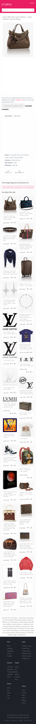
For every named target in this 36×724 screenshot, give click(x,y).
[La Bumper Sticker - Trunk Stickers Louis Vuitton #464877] (9, 425)
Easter (9, 677)
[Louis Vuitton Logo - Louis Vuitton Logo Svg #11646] (9, 322)
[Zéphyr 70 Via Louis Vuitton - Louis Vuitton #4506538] (26, 269)
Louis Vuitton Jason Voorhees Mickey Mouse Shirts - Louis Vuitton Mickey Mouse (26, 346)
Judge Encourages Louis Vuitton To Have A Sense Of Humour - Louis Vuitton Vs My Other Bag (9, 527)
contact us (19, 100)
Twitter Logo (25, 648)
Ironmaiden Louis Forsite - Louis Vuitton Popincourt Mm (25, 213)
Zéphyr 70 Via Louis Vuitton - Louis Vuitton (26, 284)
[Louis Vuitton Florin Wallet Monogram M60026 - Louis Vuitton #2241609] (26, 511)
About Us (7, 720)
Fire (8, 690)
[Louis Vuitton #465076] (26, 429)
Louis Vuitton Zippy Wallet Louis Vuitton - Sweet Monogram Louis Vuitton (9, 604)
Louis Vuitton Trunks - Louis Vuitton (25, 413)
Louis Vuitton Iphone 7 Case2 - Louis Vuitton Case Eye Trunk (9, 582)
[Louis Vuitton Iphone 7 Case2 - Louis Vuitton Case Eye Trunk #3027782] (9, 571)
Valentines (10, 674)
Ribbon (24, 700)
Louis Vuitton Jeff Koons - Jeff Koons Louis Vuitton (25, 469)
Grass (8, 693)
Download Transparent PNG (13, 106)
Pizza (8, 646)
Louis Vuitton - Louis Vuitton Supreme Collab (26, 573)
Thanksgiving (11, 672)
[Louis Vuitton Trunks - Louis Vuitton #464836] (26, 406)
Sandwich (10, 648)
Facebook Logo (26, 653)
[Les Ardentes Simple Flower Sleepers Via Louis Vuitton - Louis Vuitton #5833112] (9, 290)
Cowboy (17, 677)
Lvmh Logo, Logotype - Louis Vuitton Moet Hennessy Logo (9, 405)
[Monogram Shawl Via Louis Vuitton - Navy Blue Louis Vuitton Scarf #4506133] (9, 258)
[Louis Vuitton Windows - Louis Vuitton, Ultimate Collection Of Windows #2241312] (9, 480)
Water (23, 698)
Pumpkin (9, 656)
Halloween (10, 669)
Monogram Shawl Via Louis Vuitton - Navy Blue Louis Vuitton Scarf (10, 272)
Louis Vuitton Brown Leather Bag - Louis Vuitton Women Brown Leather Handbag (9, 554)
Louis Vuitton (23, 438)
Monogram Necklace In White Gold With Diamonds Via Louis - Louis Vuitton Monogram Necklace (26, 317)
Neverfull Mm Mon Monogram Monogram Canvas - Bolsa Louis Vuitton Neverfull (26, 246)
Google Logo (25, 658)
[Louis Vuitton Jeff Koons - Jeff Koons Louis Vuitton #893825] (26, 456)
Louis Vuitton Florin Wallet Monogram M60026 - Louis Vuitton (25, 522)
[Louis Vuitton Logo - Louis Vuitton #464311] (9, 377)
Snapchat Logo (26, 656)
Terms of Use (27, 720)
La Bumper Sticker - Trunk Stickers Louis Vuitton (9, 435)
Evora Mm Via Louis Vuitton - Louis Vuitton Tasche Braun (9, 217)
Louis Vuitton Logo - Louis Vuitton (9, 388)
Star (8, 695)
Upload (32, 3)
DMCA (20, 720)
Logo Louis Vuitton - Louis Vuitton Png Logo (26, 364)
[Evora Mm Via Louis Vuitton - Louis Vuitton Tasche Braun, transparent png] (18, 39)
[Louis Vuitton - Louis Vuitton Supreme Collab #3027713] (26, 563)
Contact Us (14, 720)
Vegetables (10, 651)
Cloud (8, 688)
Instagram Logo (26, 646)
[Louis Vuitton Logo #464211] (9, 350)
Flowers (24, 693)
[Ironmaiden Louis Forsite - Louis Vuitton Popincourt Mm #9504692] (26, 203)
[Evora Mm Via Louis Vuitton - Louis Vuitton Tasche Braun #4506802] (9, 205)
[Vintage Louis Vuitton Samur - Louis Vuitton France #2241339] (26, 486)
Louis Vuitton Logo (8, 360)
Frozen (17, 667)
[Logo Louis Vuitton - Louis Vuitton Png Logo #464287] (26, 359)
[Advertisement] (18, 76)
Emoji (23, 690)
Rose (23, 695)
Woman (17, 674)
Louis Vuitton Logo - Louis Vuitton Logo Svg (10, 332)
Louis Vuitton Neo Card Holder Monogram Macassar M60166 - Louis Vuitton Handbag (26, 546)
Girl (16, 669)
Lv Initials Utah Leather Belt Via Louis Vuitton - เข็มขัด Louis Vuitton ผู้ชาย (10, 238)
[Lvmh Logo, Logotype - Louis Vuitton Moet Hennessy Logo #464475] (9, 399)
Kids (16, 679)
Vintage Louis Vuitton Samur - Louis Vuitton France (25, 494)
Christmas (10, 667)
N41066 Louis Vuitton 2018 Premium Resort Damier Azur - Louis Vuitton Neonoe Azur (25, 600)
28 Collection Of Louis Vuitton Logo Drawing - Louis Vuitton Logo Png (26, 392)
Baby (16, 672)
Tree (8, 698)
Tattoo (24, 703)
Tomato (9, 653)
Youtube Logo (26, 651)
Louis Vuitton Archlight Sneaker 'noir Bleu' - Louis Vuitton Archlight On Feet (10, 460)
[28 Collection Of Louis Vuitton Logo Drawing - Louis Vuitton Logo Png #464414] (26, 382)
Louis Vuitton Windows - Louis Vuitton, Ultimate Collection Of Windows (10, 494)
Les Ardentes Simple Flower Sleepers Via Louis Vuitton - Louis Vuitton (9, 302)
